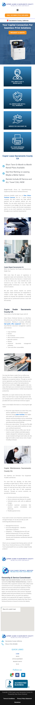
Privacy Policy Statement (24, 698)
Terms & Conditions (9, 698)
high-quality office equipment (12, 324)
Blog (17, 664)
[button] (17, 10)
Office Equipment (17, 659)
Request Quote (17, 661)
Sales (17, 656)
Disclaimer (17, 702)
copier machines (20, 414)
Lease (17, 653)
